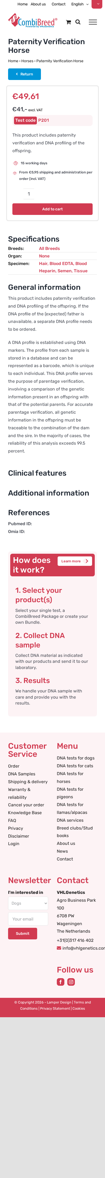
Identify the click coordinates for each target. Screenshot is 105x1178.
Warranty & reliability (19, 793)
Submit (22, 933)
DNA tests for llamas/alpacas (72, 808)
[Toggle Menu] (93, 22)
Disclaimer (18, 836)
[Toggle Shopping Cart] (68, 22)
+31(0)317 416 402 (75, 940)
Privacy (15, 828)
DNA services (70, 820)
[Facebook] (60, 982)
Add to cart (52, 209)
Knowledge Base (25, 812)
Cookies (78, 1008)
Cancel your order (26, 804)
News (62, 851)
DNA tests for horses (70, 777)
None (44, 256)
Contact (65, 859)
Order (13, 766)
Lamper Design (59, 1002)
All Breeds (49, 248)
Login (13, 843)
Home (13, 61)
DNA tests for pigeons (70, 793)
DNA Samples (21, 773)
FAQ (12, 820)
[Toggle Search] (77, 22)
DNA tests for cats (75, 765)
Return (26, 74)
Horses (27, 61)
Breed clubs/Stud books (75, 831)
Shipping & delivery (28, 781)
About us (66, 843)
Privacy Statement (55, 1008)
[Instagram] (71, 982)
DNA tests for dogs (75, 758)
